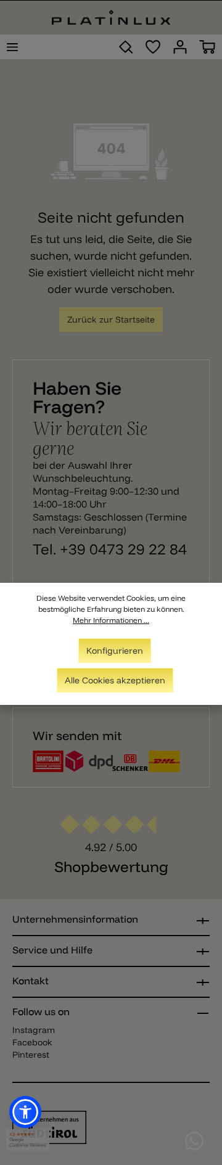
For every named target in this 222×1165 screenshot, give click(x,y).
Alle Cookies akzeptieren (115, 680)
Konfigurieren (114, 650)
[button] (25, 1112)
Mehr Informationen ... (111, 620)
